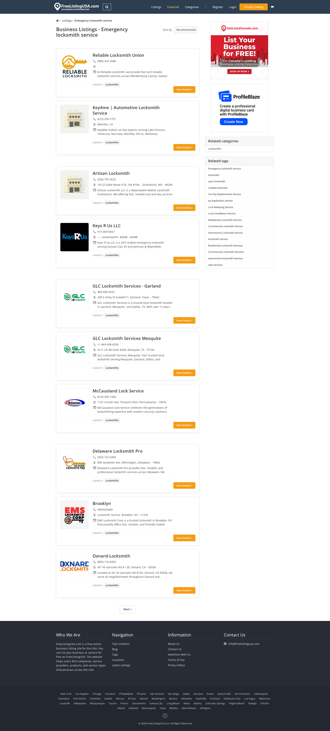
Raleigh (252, 703)
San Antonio (157, 693)
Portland (215, 698)
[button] (272, 6)
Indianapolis (261, 693)
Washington (158, 698)
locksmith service (218, 239)
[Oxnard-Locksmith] (74, 567)
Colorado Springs (215, 703)
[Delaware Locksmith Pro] (74, 462)
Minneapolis (149, 708)
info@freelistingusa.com (243, 644)
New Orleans (189, 708)
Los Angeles (82, 693)
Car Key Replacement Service (224, 194)
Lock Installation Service (221, 213)
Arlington (205, 708)
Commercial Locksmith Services (226, 252)
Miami (121, 708)
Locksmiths (112, 84)
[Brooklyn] (74, 515)
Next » (127, 609)
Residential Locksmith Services (225, 245)
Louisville (64, 703)
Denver (120, 698)
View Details (184, 89)
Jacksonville (224, 693)
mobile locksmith (218, 188)
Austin (210, 693)
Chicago (96, 693)
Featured (173, 7)
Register (218, 7)
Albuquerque (97, 703)
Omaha (264, 703)
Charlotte (95, 698)
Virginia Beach (237, 703)
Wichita (173, 708)
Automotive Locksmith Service (225, 232)
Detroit (144, 698)
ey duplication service (220, 200)
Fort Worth (79, 698)
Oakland (133, 708)
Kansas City (156, 703)
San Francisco (242, 693)
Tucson (112, 703)
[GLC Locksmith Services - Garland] (74, 297)
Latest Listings (121, 665)
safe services (215, 265)
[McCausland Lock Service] (74, 402)
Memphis (186, 698)
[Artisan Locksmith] (74, 185)
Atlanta (197, 703)
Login (232, 7)
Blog (115, 649)
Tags (115, 654)
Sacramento (139, 703)
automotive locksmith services (225, 258)
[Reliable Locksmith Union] (74, 67)
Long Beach (173, 703)
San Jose (198, 693)
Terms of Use (176, 660)
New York (66, 693)
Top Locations (121, 644)
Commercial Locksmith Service (225, 226)
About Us (174, 644)
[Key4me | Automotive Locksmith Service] (74, 119)
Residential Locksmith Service (225, 220)
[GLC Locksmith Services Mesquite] (74, 350)
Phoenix (141, 693)
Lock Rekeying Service (220, 207)
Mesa (187, 703)
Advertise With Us (179, 654)
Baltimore (264, 698)
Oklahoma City (232, 698)
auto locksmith (216, 181)
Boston (173, 698)
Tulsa (163, 708)
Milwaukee (80, 703)
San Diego (173, 693)
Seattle (108, 698)
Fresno (124, 703)
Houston (110, 693)
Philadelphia (126, 693)
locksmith (213, 175)
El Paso (132, 698)
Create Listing (253, 7)
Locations (118, 660)
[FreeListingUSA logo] (76, 6)
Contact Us (175, 649)
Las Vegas (249, 698)
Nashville (201, 698)
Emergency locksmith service (224, 168)
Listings (156, 7)
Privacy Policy (176, 665)
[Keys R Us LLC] (74, 237)
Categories (192, 7)
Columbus (64, 698)
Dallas (186, 693)
